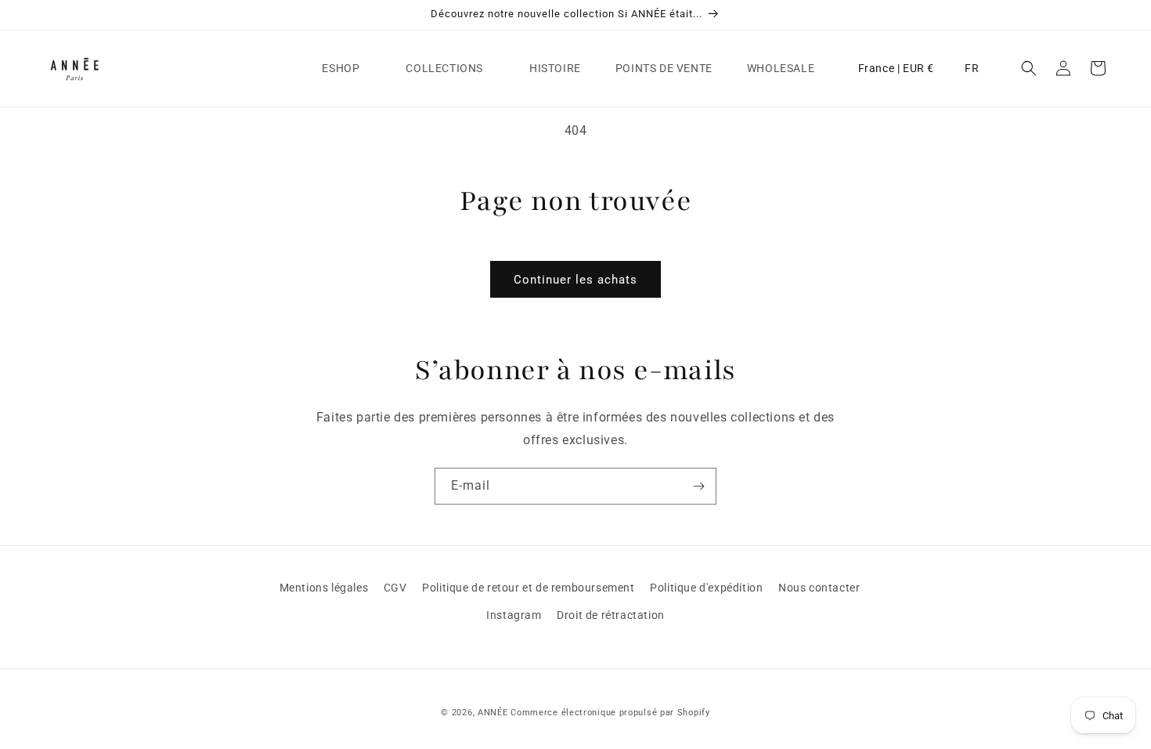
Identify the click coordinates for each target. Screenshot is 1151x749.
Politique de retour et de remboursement (528, 587)
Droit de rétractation (611, 615)
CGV (395, 587)
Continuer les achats (575, 280)
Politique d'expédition (706, 587)
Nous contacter (819, 587)
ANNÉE (493, 712)
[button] (346, 68)
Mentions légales (324, 587)
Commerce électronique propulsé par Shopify (610, 712)
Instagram (513, 615)
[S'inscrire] (698, 486)
